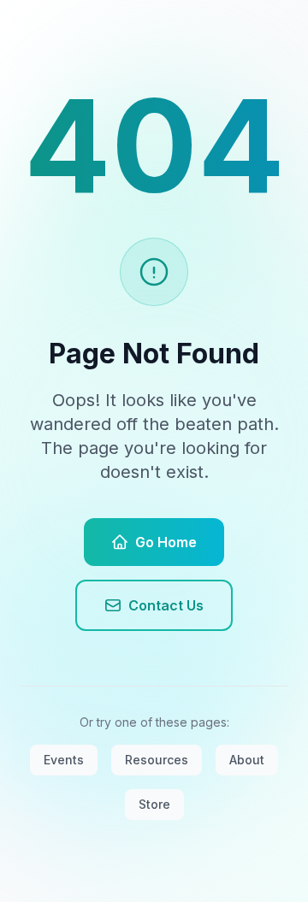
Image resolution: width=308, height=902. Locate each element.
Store (154, 804)
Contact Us (166, 605)
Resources (156, 759)
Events (64, 759)
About (246, 759)
